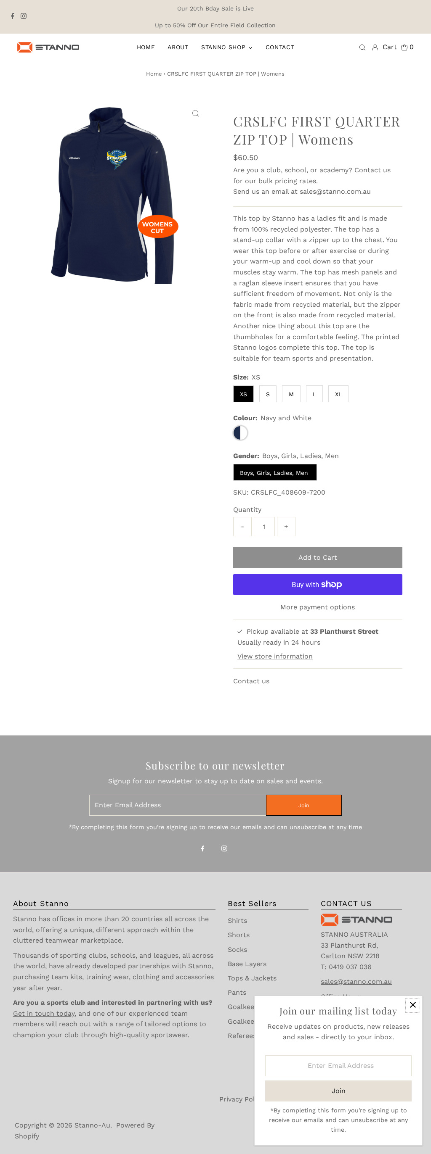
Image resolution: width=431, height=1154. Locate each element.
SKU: (241, 492)
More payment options (317, 607)
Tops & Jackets (252, 978)
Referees (242, 1036)
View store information (275, 656)
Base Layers (247, 964)
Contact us (372, 170)
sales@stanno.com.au (335, 191)
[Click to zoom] (195, 114)
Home (154, 74)
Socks (237, 950)
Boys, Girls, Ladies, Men (275, 472)
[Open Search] (362, 47)
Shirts (237, 921)
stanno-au (92, 1125)
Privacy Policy (241, 1099)
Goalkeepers (248, 1007)
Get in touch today (43, 1013)
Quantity (247, 510)
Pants (237, 992)
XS (243, 394)
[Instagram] (24, 17)
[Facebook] (12, 17)
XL (338, 394)
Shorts (239, 935)
